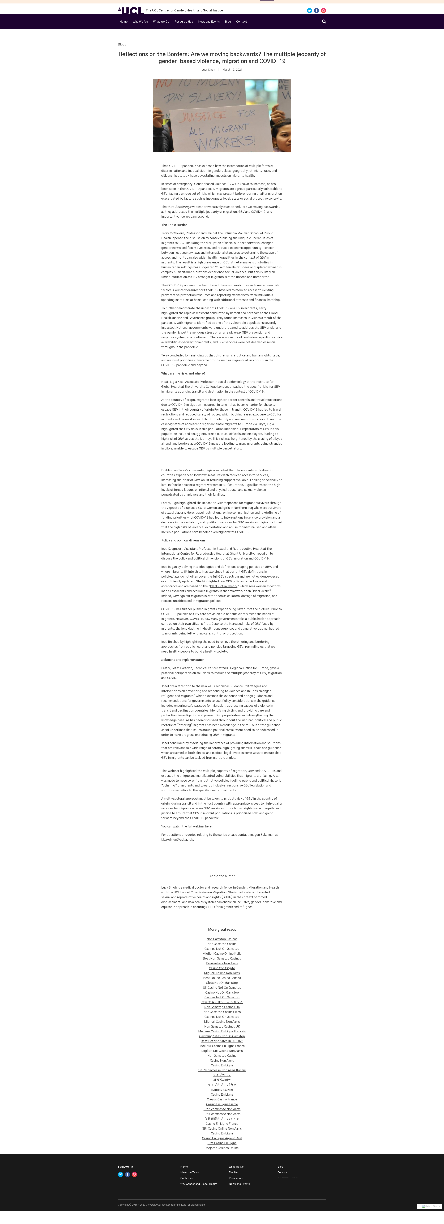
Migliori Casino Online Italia (222, 953)
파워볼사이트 (222, 1080)
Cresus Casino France (222, 1099)
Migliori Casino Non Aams (222, 973)
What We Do (161, 21)
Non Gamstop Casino (222, 944)
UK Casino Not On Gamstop (222, 987)
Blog (228, 21)
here (208, 826)
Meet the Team (189, 1172)
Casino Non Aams (222, 1060)
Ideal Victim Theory (223, 586)
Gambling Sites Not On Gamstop (222, 1036)
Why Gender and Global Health (198, 1184)
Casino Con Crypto (222, 968)
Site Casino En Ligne (222, 1143)
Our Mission (187, 1178)
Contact (241, 21)
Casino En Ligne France (222, 1123)
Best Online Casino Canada (222, 978)
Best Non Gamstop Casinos (222, 958)
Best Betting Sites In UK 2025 (222, 1041)
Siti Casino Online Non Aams (222, 1128)
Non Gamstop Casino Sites (222, 1012)
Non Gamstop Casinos (222, 939)
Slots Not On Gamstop (222, 983)
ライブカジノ (222, 1075)
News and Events (239, 1184)
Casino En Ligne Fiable (222, 1104)
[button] (140, 22)
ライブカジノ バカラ (222, 1085)
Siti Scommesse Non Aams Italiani (222, 1070)
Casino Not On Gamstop (222, 992)
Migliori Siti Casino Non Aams (222, 1051)
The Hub (234, 1172)
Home (124, 21)
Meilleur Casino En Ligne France (222, 1046)
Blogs (122, 44)
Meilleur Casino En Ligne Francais (222, 1031)
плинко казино (222, 1089)
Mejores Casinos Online (222, 1148)
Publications (236, 1178)
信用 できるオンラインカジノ (222, 1002)
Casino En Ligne (222, 1065)
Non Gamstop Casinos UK (222, 1007)
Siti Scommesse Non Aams (222, 1109)
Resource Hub (183, 21)
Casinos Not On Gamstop (222, 948)
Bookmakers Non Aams (222, 963)
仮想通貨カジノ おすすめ (222, 1119)
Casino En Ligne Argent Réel (222, 1138)
